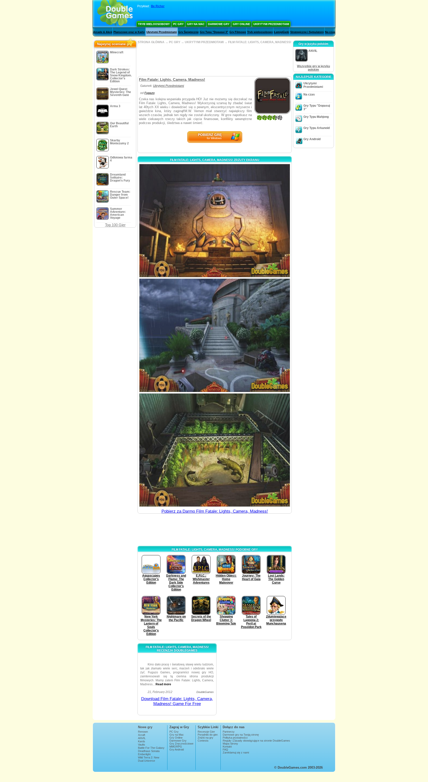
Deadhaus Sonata (149, 751)
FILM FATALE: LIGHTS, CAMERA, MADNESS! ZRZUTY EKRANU (214, 160)
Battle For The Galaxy (151, 747)
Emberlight (144, 754)
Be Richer (157, 6)
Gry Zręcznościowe (181, 743)
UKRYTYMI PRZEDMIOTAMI (204, 42)
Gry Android (312, 139)
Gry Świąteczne (188, 32)
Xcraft (141, 734)
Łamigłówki (281, 32)
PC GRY (174, 42)
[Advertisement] (214, 60)
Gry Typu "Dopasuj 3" (214, 32)
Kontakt (227, 746)
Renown (143, 731)
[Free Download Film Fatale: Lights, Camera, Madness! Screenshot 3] (214, 450)
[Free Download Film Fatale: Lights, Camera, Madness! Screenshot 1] (214, 220)
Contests (203, 740)
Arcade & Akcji (102, 32)
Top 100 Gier (115, 225)
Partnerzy (229, 731)
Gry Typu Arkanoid (316, 128)
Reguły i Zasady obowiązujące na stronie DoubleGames (256, 740)
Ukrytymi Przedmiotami (271, 24)
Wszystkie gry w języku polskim (313, 67)
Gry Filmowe (237, 32)
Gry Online (241, 24)
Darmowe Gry (218, 24)
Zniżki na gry (205, 737)
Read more (163, 684)
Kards (141, 741)
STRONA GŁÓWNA (151, 42)
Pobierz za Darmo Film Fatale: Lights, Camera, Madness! (214, 511)
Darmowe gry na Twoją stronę (241, 734)
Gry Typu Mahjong (316, 117)
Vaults (141, 744)
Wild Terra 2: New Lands (148, 759)
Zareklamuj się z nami (236, 752)
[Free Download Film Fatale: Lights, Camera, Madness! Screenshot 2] (214, 335)
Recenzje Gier (206, 731)
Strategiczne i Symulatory (307, 32)
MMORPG (175, 746)
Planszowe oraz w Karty (129, 32)
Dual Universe (146, 760)
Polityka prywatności (235, 737)
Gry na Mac (196, 24)
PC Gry (178, 24)
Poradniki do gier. (208, 734)
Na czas (330, 32)
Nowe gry (145, 727)
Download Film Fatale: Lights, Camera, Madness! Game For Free (177, 701)
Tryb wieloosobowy (154, 24)
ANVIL (142, 738)
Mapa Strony (230, 743)
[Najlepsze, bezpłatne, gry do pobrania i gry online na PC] (115, 13)
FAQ (225, 749)
